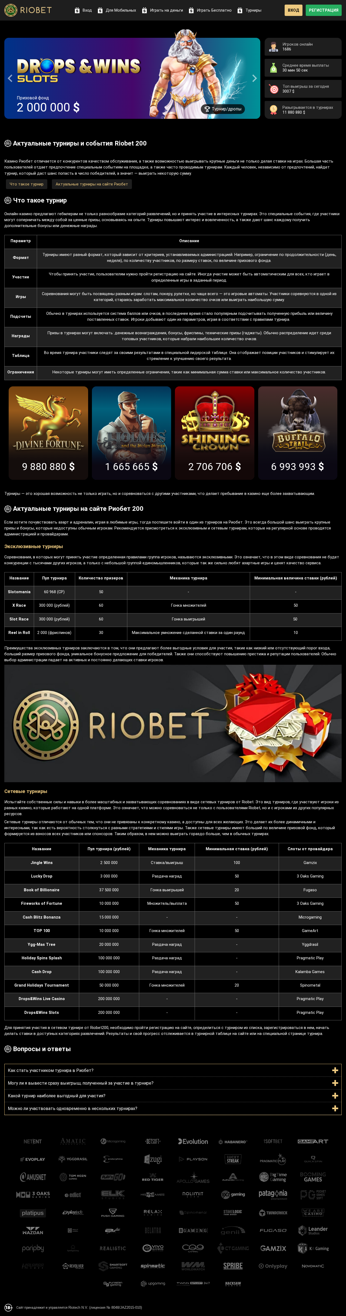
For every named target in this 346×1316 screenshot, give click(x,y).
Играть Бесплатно (214, 10)
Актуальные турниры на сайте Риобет (92, 184)
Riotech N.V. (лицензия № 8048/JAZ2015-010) (105, 1307)
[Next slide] (254, 78)
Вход (87, 10)
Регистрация (323, 10)
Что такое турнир (27, 184)
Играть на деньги (166, 10)
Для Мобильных (121, 10)
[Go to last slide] (10, 78)
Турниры (253, 10)
